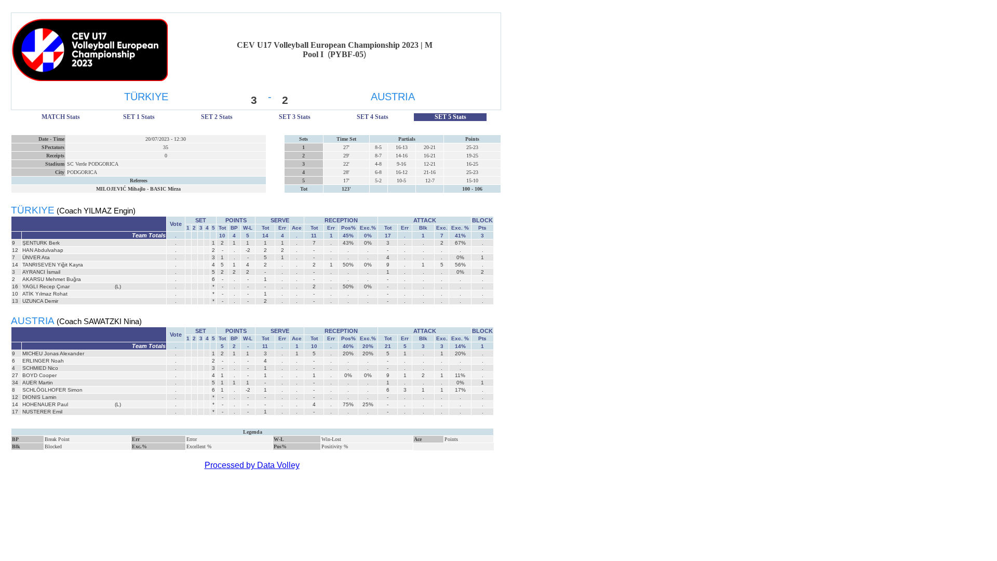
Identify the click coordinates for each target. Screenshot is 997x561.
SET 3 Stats (295, 117)
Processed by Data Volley (252, 465)
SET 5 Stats (450, 117)
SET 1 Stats (139, 117)
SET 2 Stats (217, 117)
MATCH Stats (61, 117)
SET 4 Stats (372, 117)
